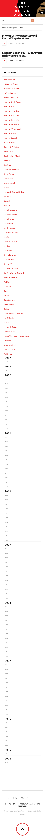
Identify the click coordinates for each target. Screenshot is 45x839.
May (6, 410)
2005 (8, 750)
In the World (8, 223)
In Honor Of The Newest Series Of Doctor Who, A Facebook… (19, 37)
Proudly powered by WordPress (14, 811)
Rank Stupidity (9, 300)
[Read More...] (4, 43)
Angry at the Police (11, 124)
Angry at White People (12, 129)
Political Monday (10, 277)
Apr (6, 415)
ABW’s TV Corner (11, 84)
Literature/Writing (11, 232)
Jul (6, 370)
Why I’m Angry (9, 349)
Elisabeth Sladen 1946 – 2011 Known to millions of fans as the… (22, 54)
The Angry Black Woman (22, 9)
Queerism (7, 286)
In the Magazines (10, 214)
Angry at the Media (11, 120)
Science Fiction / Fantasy (13, 313)
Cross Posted (9, 174)
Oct (6, 388)
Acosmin (22, 814)
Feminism (7, 196)
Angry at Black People (12, 102)
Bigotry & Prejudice (17, 43)
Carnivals (7, 165)
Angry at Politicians (11, 115)
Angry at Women (10, 133)
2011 (8, 433)
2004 (8, 758)
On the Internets (10, 255)
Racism (6, 295)
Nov (6, 383)
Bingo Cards (8, 151)
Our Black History (11, 268)
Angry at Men (9, 106)
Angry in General (10, 138)
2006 (8, 718)
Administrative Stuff (12, 88)
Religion (7, 309)
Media (6, 237)
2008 (8, 602)
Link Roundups (9, 228)
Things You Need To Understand (16, 336)
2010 (8, 491)
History (7, 205)
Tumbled (7, 340)
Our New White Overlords (14, 273)
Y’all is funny (8, 354)
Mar (6, 419)
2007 (8, 660)
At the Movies (9, 142)
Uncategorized (9, 345)
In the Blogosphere (11, 210)
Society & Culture (10, 327)
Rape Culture (9, 304)
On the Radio (9, 259)
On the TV (8, 264)
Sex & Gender (9, 318)
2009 (8, 544)
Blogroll (7, 160)
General (7, 201)
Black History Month (12, 156)
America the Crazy (11, 97)
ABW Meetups (9, 79)
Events (6, 187)
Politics (7, 282)
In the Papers (9, 219)
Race (6, 291)
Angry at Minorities (11, 111)
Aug (6, 397)
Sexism (6, 322)
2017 (8, 357)
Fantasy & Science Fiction (14, 192)
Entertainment (9, 183)
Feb (6, 424)
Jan (6, 362)
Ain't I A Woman (10, 93)
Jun (6, 406)
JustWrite (22, 797)
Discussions (8, 178)
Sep (6, 392)
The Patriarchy (9, 331)
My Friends (8, 250)
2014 (8, 366)
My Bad (7, 246)
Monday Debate (10, 241)
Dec (6, 379)
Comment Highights (12, 169)
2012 (8, 375)
